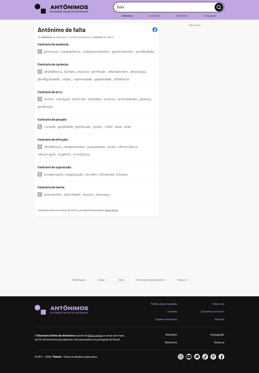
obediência (52, 146)
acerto (49, 98)
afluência (121, 78)
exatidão (94, 98)
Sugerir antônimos (166, 319)
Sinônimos (182, 15)
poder (97, 126)
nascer (88, 194)
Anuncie (219, 319)
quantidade (103, 78)
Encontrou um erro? (212, 311)
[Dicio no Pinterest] (213, 357)
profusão (99, 71)
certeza (109, 98)
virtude (50, 126)
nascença (103, 194)
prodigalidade (49, 78)
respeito (64, 154)
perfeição (45, 106)
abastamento (118, 71)
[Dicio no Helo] (197, 357)
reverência (81, 154)
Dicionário (154, 15)
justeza (145, 98)
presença (51, 51)
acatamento (96, 146)
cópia (66, 78)
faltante (182, 279)
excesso (83, 71)
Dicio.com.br (95, 335)
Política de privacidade (164, 303)
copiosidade (82, 78)
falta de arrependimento (151, 279)
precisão (79, 98)
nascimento (53, 194)
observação (47, 154)
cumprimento (74, 146)
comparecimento (96, 51)
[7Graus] (56, 356)
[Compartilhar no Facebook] (154, 29)
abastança (138, 71)
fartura (69, 71)
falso (102, 279)
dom (118, 126)
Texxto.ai (219, 342)
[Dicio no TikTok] (205, 357)
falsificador (79, 279)
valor (108, 126)
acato (112, 146)
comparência (70, 51)
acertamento (127, 98)
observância (127, 146)
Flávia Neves (111, 210)
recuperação (53, 174)
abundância (53, 71)
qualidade (65, 126)
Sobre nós (218, 303)
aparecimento (122, 51)
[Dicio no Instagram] (181, 357)
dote (127, 126)
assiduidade (145, 51)
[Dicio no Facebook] (221, 357)
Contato (172, 311)
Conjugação (210, 15)
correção (63, 98)
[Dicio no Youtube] (189, 357)
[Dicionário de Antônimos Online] (72, 9)
